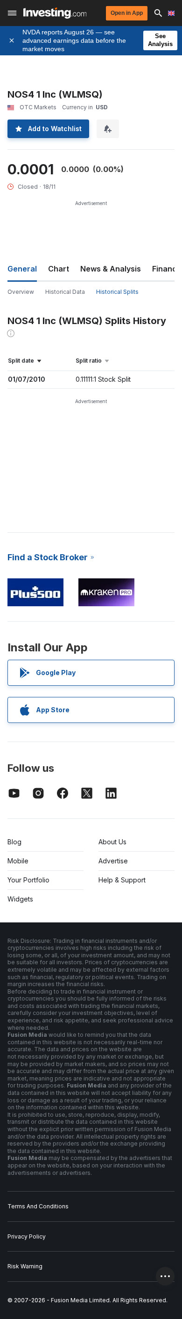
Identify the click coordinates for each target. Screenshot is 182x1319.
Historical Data (65, 291)
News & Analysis (110, 268)
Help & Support (122, 880)
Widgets (20, 899)
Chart (58, 268)
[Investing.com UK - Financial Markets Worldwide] (54, 13)
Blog (14, 842)
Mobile (17, 861)
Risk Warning (24, 1266)
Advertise (113, 861)
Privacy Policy (26, 1236)
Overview (20, 291)
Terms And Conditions (38, 1206)
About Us (112, 842)
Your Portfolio (28, 880)
